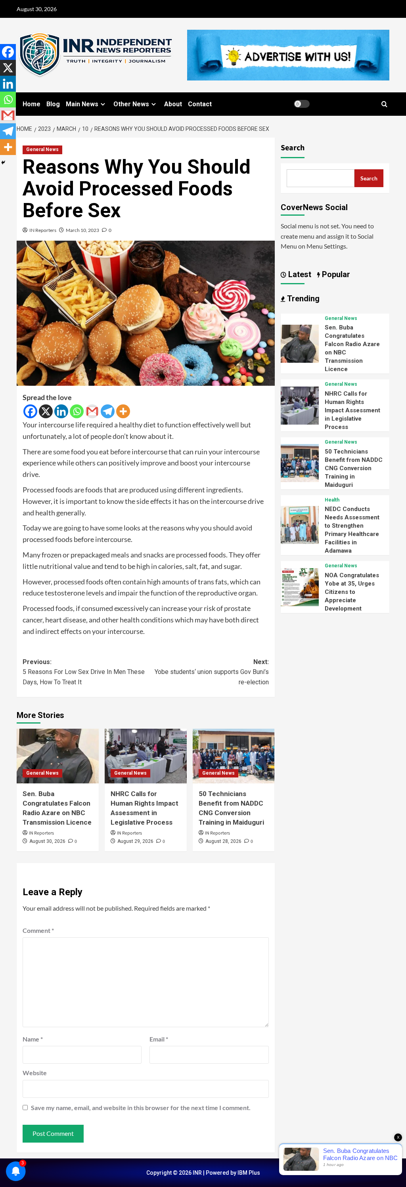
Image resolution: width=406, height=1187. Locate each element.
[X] (46, 411)
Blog (53, 104)
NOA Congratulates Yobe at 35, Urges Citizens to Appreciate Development (352, 592)
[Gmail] (92, 411)
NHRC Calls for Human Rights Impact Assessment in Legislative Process (352, 410)
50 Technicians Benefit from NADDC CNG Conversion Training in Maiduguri (354, 468)
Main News (82, 104)
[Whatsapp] (77, 411)
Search (292, 147)
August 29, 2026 (135, 841)
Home (31, 104)
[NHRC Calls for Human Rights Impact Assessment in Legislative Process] (146, 756)
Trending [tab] (302, 298)
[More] (123, 411)
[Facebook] (30, 411)
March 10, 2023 (82, 230)
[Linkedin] (61, 411)
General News (42, 149)
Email (158, 1039)
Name (33, 1039)
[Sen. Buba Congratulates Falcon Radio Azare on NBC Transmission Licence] (58, 756)
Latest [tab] (298, 274)
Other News (131, 104)
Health (332, 500)
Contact (200, 104)
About (173, 104)
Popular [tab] (335, 274)
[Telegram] (108, 411)
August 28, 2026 (223, 841)
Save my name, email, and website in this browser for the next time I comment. (141, 1107)
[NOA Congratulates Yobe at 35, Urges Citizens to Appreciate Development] (300, 586)
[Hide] (3, 162)
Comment (38, 930)
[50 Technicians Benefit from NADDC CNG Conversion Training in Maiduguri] (234, 756)
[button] (384, 104)
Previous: (84, 672)
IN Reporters (42, 230)
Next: (211, 672)
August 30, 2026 (47, 841)
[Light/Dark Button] (302, 104)
